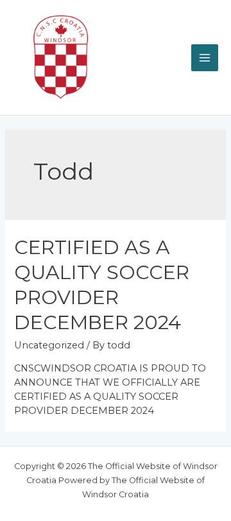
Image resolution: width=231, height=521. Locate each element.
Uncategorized (49, 345)
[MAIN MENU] (204, 57)
